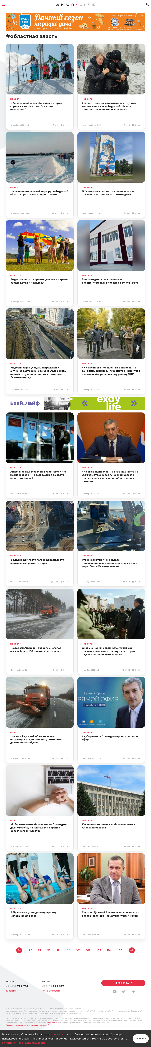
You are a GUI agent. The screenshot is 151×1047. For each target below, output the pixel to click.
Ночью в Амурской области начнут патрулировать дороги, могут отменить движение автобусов (36, 739)
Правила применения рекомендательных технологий (27, 1025)
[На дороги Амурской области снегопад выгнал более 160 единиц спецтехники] (68, 670)
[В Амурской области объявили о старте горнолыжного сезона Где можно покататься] (68, 125)
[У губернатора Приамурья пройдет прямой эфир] (139, 758)
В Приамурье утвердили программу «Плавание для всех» (33, 914)
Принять (141, 1038)
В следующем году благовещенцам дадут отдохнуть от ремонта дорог (37, 561)
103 (99, 950)
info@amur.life (13, 990)
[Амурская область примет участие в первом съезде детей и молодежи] (68, 301)
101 (78, 950)
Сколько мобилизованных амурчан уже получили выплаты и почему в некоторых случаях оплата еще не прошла (108, 651)
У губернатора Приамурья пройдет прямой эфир (110, 738)
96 (30, 950)
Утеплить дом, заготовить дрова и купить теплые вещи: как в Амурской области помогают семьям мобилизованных (109, 106)
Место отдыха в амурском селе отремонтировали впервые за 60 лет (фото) (110, 281)
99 (58, 950)
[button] (133, 991)
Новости (15, 99)
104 (109, 950)
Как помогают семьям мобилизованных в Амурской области (108, 826)
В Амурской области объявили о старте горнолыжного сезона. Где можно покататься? (36, 106)
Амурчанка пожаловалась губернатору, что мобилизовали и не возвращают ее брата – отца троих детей (38, 475)
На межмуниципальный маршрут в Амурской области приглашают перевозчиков (39, 193)
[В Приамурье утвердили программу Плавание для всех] (68, 934)
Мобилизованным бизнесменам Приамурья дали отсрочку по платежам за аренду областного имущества (38, 827)
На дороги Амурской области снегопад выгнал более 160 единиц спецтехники (35, 649)
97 (39, 950)
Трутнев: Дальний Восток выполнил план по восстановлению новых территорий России (110, 914)
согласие (58, 1034)
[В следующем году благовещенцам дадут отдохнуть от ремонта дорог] (68, 582)
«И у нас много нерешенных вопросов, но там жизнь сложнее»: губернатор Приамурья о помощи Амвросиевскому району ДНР (111, 371)
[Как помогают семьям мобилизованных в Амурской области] (139, 846)
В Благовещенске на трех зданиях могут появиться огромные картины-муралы (108, 193)
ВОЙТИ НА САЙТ (123, 983)
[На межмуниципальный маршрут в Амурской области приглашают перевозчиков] (68, 213)
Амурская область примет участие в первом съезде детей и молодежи (39, 281)
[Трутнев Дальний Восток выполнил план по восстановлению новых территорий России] (139, 934)
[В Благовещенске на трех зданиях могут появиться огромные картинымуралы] (139, 213)
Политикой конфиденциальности (23, 1042)
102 (88, 950)
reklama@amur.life (51, 990)
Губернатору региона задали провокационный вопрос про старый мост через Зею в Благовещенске (109, 563)
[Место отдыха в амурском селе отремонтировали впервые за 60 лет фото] (139, 301)
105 (120, 950)
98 (48, 950)
